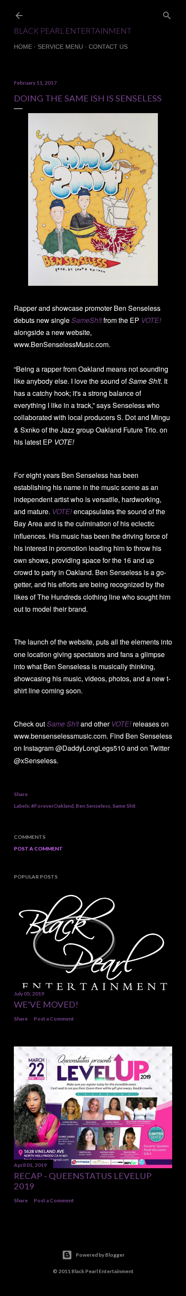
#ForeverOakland (52, 806)
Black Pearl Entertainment (72, 30)
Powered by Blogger (100, 1255)
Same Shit (124, 806)
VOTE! (151, 320)
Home (23, 46)
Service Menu (60, 46)
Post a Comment (38, 848)
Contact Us (108, 46)
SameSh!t (86, 320)
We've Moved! (46, 1004)
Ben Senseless (93, 806)
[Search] (167, 13)
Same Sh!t (63, 724)
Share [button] (21, 794)
